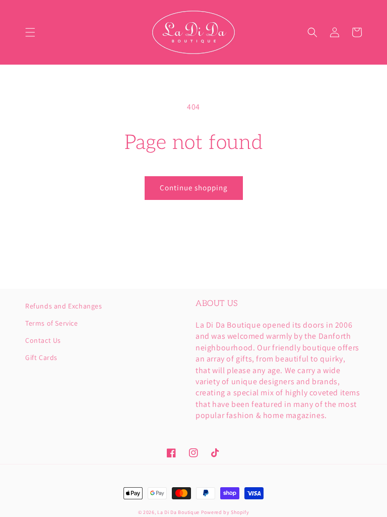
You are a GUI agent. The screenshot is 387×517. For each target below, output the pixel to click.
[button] (30, 32)
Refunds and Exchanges (63, 306)
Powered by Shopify (225, 512)
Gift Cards (41, 357)
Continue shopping (194, 187)
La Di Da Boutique (178, 512)
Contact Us (43, 340)
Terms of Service (51, 323)
